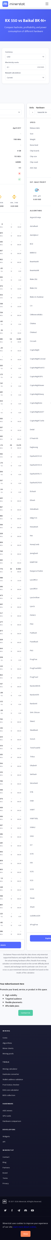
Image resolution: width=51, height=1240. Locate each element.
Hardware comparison (12, 1121)
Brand (5, 1173)
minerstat (14, 4)
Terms (5, 1178)
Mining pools (8, 1053)
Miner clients (8, 1048)
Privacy (6, 1183)
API (4, 1141)
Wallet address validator (13, 1079)
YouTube (25, 1210)
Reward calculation (13, 73)
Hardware (40, 108)
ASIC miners (7, 1110)
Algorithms (7, 1043)
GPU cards (7, 1116)
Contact (6, 1157)
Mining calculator (10, 1069)
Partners (6, 1167)
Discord (32, 1210)
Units (31, 108)
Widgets (6, 1136)
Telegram (18, 1210)
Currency (9, 52)
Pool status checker (11, 1084)
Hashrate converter (11, 1074)
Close (25, 1234)
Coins (5, 1037)
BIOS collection (9, 1095)
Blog (4, 1162)
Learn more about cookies (24, 1227)
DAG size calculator (11, 1090)
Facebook (12, 1210)
